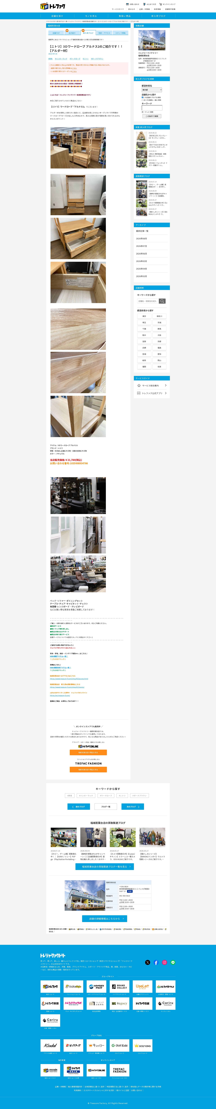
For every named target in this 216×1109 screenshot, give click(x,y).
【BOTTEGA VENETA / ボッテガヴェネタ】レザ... (157, 146)
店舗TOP (56, 33)
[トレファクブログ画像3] (78, 259)
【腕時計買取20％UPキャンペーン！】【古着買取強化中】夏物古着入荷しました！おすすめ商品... (93, 856)
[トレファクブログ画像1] (78, 168)
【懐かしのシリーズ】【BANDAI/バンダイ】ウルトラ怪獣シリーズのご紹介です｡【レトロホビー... (152, 856)
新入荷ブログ (158, 15)
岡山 (159, 360)
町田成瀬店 (128, 929)
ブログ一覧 (105, 806)
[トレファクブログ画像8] (78, 514)
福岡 (144, 366)
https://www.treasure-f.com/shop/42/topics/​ (67, 687)
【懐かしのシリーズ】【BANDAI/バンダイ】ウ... (157, 213)
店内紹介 (72, 33)
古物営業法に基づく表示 (94, 1086)
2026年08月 (141, 238)
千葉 (144, 328)
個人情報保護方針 (75, 1086)
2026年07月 (141, 246)
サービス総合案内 (150, 385)
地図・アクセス (104, 33)
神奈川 (159, 316)
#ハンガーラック (61, 59)
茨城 (159, 322)
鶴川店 (73, 929)
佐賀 (159, 366)
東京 (144, 316)
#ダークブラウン (97, 59)
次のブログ (131, 806)
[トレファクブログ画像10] (78, 592)
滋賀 (144, 341)
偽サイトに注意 (122, 1090)
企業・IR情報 (144, 9)
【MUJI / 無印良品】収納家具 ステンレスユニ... (157, 155)
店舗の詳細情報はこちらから (104, 918)
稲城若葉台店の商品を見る (88, 752)
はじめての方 (151, 4)
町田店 (82, 929)
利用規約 (77, 1090)
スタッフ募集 (120, 33)
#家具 (50, 59)
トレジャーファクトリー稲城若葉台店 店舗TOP (82, 21)
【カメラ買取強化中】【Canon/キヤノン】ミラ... (157, 204)
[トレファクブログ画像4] (78, 303)
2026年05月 (141, 261)
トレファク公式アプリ (152, 393)
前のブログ (80, 806)
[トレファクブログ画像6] (78, 393)
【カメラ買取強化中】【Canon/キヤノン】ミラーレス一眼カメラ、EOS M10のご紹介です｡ (122, 856)
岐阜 (144, 360)
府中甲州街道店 (107, 929)
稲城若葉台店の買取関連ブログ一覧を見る (104, 866)
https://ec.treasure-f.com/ (60, 695)
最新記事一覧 (142, 230)
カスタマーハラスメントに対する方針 (98, 1090)
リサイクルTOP (50, 21)
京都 (159, 341)
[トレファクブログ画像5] (78, 349)
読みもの (131, 9)
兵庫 (144, 347)
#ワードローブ (75, 59)
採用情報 (157, 9)
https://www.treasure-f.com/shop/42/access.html (69, 679)
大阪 (159, 335)
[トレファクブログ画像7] (78, 437)
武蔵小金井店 (158, 929)
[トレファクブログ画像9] (78, 553)
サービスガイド (118, 9)
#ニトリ (86, 59)
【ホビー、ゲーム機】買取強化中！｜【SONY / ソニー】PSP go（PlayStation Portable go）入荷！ (63, 856)
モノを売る (91, 15)
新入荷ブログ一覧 (62, 21)
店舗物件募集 (170, 9)
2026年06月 (141, 253)
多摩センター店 (93, 929)
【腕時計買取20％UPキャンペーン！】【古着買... (157, 194)
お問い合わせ (136, 1090)
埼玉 (144, 322)
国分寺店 (147, 929)
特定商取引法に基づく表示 (117, 1086)
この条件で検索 (152, 116)
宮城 (144, 354)
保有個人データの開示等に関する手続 (145, 1086)
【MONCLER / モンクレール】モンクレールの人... (157, 136)
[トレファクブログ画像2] (78, 215)
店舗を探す (57, 15)
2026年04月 (141, 268)
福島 (159, 347)
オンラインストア (169, 4)
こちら (74, 68)
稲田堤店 (118, 929)
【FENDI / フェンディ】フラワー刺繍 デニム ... (157, 164)
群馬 (159, 328)
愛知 (159, 354)
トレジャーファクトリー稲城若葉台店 (148, 54)
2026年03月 (141, 276)
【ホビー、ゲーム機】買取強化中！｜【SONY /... (157, 185)
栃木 (144, 335)
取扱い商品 (125, 15)
